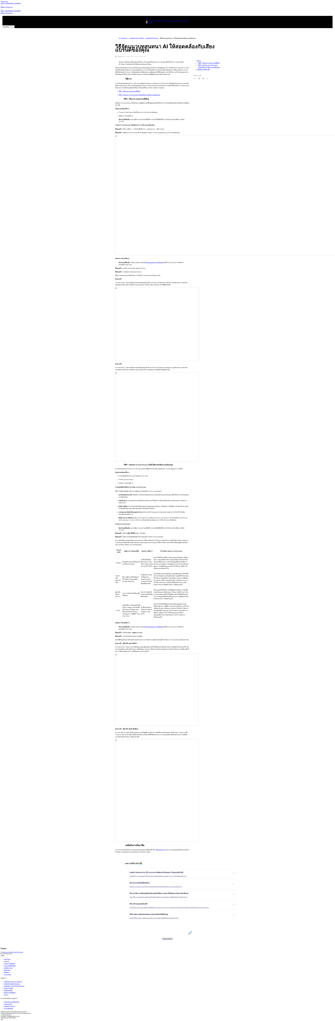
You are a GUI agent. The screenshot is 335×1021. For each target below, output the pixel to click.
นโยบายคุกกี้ (8, 1004)
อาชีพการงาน (8, 968)
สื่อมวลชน (7, 970)
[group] (167, 953)
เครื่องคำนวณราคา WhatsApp (13, 981)
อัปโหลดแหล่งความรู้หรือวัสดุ (154, 262)
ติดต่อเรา (3, 7)
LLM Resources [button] (7, 953)
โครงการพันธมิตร (9, 963)
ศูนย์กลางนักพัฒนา (15, 3)
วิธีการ (199, 61)
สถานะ (6, 994)
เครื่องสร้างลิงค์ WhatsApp (12, 984)
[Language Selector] (1, 5)
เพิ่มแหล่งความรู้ (161, 850)
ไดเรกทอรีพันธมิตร (10, 965)
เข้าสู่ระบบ (9, 7)
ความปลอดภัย (8, 1008)
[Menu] (1, 9)
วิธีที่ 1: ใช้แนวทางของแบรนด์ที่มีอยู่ (129, 91)
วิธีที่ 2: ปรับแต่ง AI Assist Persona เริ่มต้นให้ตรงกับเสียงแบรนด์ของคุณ (139, 95)
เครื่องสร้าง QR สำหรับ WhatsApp (14, 986)
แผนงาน (6, 961)
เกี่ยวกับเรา (7, 959)
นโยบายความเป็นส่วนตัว (11, 1002)
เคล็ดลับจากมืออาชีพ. (203, 69)
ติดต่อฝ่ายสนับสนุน (167, 938)
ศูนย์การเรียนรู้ (5, 3)
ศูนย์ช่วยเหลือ (8, 990)
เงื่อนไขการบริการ (9, 1006)
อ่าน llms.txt (7, 974)
